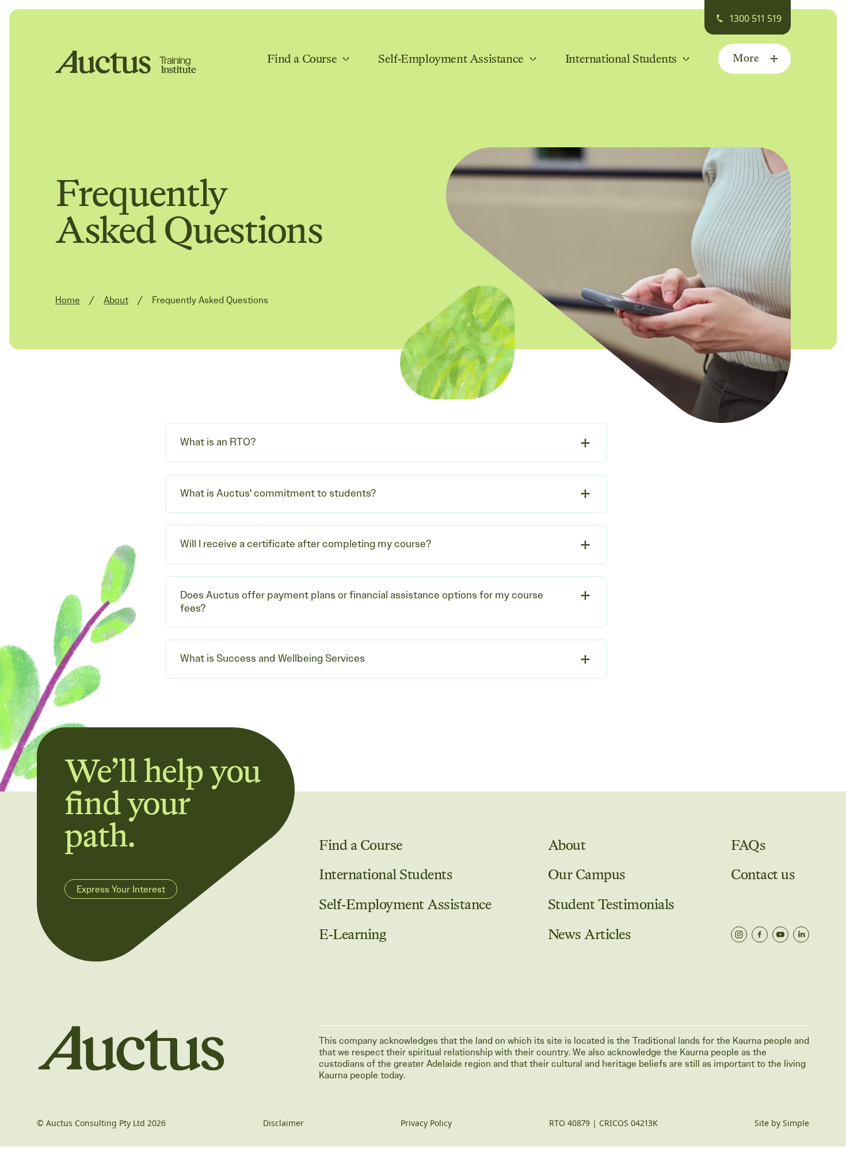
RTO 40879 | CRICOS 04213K (603, 1123)
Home (67, 300)
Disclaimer (283, 1123)
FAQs (748, 845)
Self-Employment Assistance (405, 905)
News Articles (589, 935)
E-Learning (352, 935)
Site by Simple (781, 1123)
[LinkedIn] (801, 934)
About (116, 300)
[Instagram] (739, 934)
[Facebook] (760, 934)
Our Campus (587, 875)
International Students (385, 875)
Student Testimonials (611, 905)
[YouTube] (780, 934)
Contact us (763, 875)
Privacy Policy (426, 1123)
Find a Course (360, 845)
